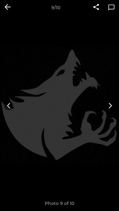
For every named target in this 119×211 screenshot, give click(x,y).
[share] (96, 7)
